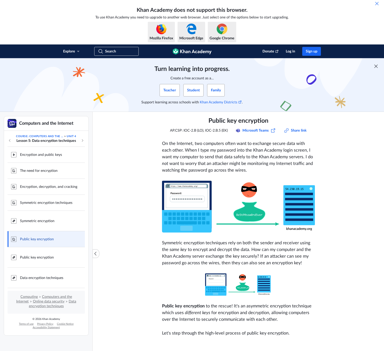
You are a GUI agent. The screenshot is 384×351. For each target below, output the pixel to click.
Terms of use (26, 324)
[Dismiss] (376, 3)
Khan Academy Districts (218, 102)
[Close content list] (96, 253)
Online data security (48, 301)
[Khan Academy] (192, 51)
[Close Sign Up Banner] (376, 66)
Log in (290, 51)
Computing (29, 297)
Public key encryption (37, 239)
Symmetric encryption (37, 221)
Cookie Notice (65, 324)
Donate (268, 51)
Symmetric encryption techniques (46, 203)
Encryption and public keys (41, 154)
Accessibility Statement (46, 327)
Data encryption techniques (41, 278)
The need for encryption (39, 170)
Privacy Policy (45, 324)
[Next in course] (82, 140)
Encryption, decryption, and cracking (48, 187)
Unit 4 (71, 136)
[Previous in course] (9, 140)
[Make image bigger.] (238, 207)
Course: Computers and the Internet (40, 136)
